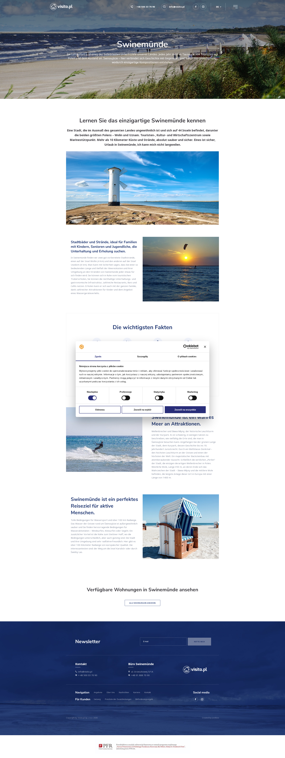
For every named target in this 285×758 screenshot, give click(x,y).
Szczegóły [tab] (142, 356)
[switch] (126, 398)
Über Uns (111, 692)
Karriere (136, 692)
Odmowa (99, 409)
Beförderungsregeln (144, 699)
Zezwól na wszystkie (185, 409)
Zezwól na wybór (142, 409)
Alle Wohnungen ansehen (142, 603)
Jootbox (215, 718)
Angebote (98, 692)
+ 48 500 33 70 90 (87, 675)
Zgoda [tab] (98, 356)
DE (217, 6)
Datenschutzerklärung (169, 649)
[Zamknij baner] (205, 347)
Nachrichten (124, 692)
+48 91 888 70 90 (140, 675)
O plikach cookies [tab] (187, 356)
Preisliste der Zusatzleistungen (118, 699)
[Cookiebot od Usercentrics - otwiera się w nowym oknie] (185, 347)
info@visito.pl (85, 671)
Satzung (97, 699)
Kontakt (147, 692)
